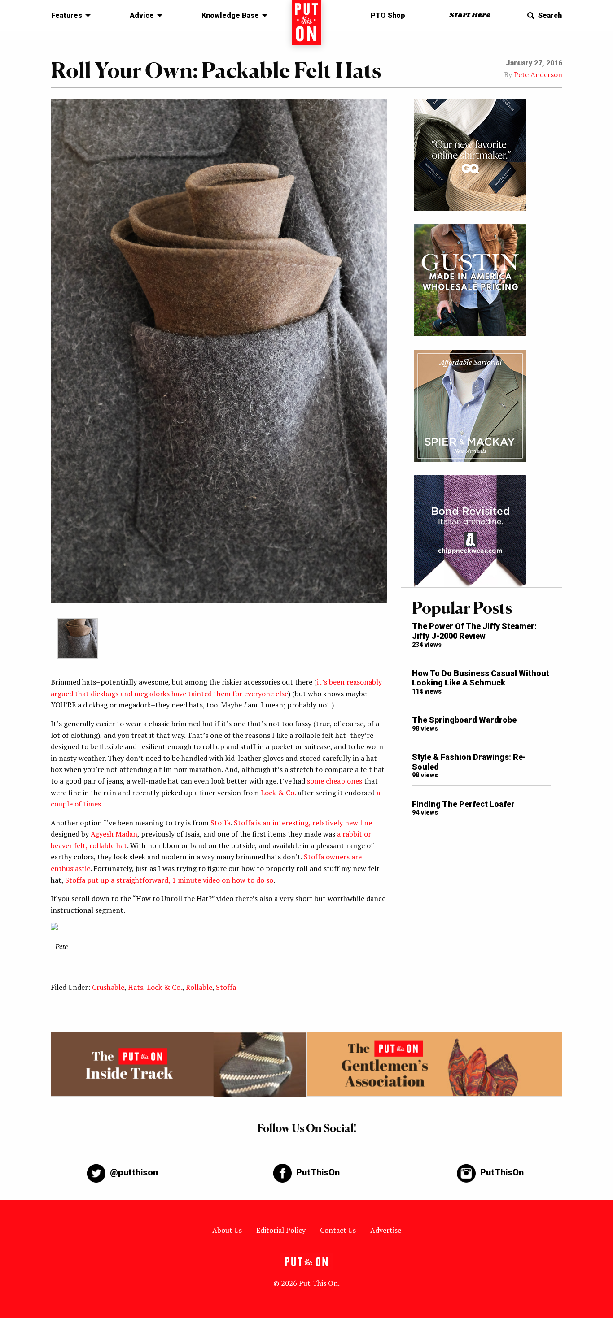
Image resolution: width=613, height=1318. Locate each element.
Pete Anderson (538, 74)
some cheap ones (334, 781)
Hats (135, 987)
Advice (142, 15)
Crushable (108, 987)
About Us (227, 1230)
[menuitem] (68, 15)
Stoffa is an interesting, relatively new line (303, 823)
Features (66, 15)
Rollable (199, 987)
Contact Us (338, 1230)
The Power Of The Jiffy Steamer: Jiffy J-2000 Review (474, 631)
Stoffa (220, 823)
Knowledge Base (230, 15)
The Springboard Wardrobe (464, 719)
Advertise (385, 1230)
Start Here (469, 15)
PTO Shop (388, 15)
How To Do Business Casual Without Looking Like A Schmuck (480, 678)
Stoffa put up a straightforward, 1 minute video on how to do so (169, 880)
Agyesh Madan (114, 834)
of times (87, 804)
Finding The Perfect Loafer (463, 804)
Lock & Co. (278, 793)
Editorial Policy (281, 1230)
